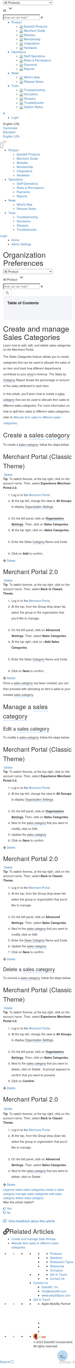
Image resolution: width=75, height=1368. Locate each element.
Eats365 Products (35, 26)
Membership (31, 39)
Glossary (29, 98)
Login (15, 117)
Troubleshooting (34, 90)
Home (15, 240)
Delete (8, 475)
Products (56, 1253)
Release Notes (33, 81)
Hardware (30, 48)
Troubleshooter (33, 103)
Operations (18, 52)
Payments (30, 64)
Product (16, 22)
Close (65, 1362)
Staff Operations (34, 56)
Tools (15, 86)
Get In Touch (58, 1274)
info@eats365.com (54, 1291)
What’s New (31, 77)
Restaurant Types (61, 1262)
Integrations (31, 43)
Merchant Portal (39, 495)
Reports (28, 69)
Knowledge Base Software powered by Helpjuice (37, 1357)
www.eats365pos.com (56, 1295)
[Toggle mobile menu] (4, 141)
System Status (33, 107)
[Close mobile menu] (1, 145)
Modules (29, 35)
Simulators (30, 94)
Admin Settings (21, 244)
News (15, 73)
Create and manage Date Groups (33, 1239)
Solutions (56, 1258)
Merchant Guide (34, 30)
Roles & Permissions (37, 60)
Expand (5, 1362)
